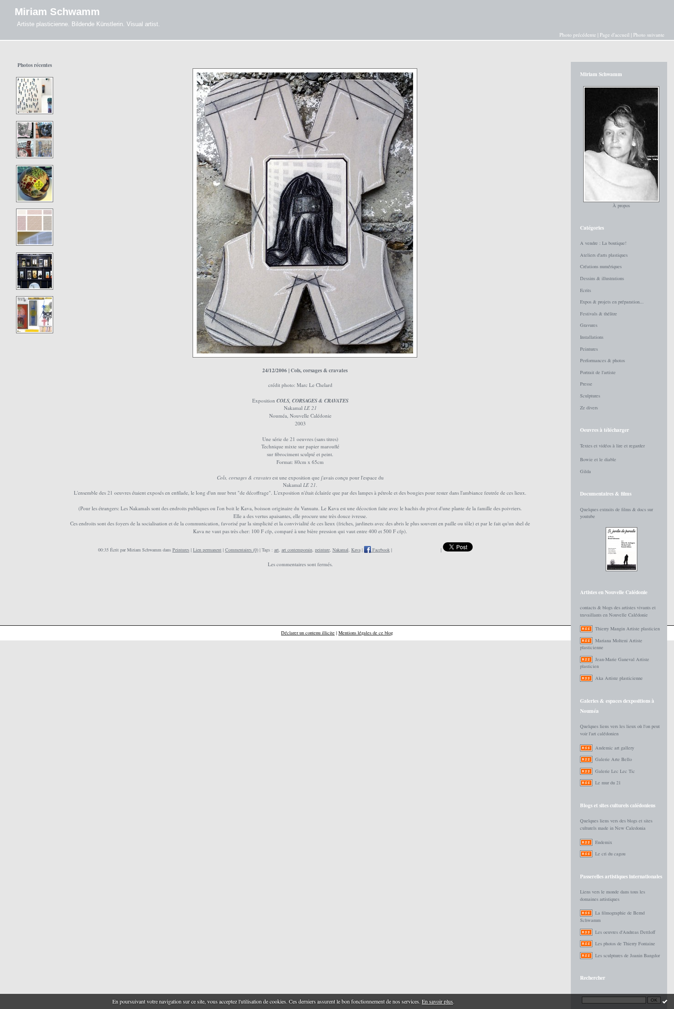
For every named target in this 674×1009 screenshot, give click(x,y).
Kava (355, 549)
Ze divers (589, 407)
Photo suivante (648, 34)
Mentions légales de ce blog (365, 632)
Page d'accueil (615, 34)
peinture (322, 549)
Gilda (585, 471)
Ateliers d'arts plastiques (604, 255)
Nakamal (340, 549)
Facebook (380, 549)
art (276, 549)
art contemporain (297, 549)
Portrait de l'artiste (598, 372)
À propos (621, 205)
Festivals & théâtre (598, 313)
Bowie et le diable (598, 459)
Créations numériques (601, 266)
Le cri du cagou (610, 853)
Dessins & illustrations (602, 278)
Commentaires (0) (241, 549)
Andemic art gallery (614, 747)
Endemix (603, 842)
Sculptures (590, 395)
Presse (586, 383)
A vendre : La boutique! (603, 243)
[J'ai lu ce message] (664, 1001)
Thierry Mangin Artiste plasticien (627, 628)
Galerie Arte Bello (613, 759)
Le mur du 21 (608, 782)
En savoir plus (437, 1001)
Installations (591, 337)
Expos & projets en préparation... (612, 301)
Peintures (180, 549)
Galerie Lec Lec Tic (615, 771)
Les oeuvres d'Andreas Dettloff (625, 932)
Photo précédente (577, 34)
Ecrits (585, 290)
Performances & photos (602, 360)
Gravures (588, 325)
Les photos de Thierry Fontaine (625, 943)
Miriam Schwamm (57, 11)
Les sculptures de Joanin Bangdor (627, 955)
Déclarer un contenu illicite (308, 632)
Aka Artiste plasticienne (619, 678)
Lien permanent (207, 549)
